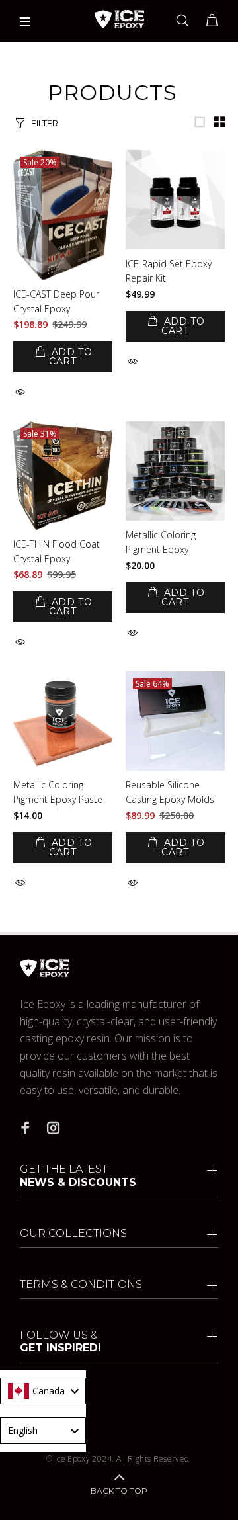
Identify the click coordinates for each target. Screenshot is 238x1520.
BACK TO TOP (119, 1491)
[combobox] (43, 1391)
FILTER (44, 123)
